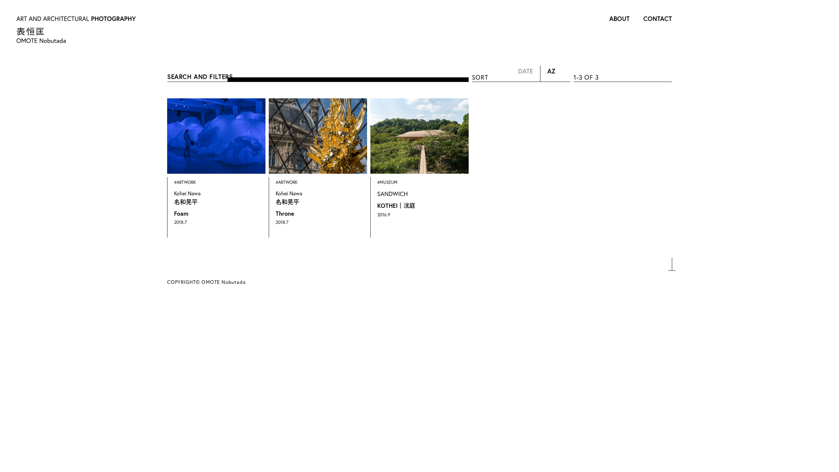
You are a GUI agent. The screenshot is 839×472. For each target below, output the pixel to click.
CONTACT (657, 18)
